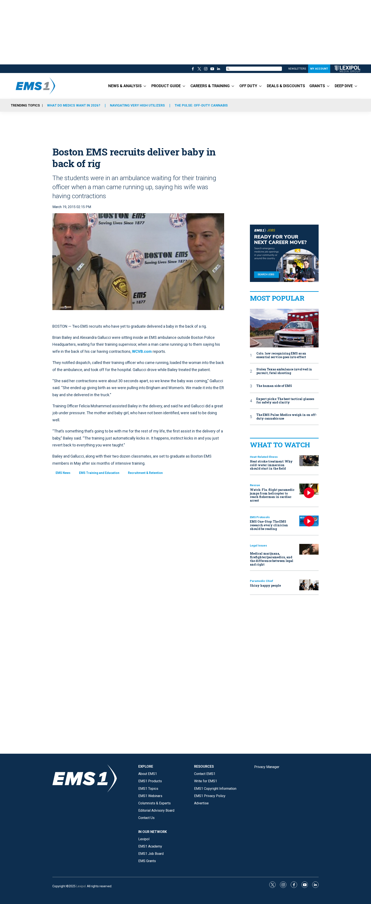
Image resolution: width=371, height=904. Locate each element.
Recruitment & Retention (145, 473)
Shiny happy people (265, 585)
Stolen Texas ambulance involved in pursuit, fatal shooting (284, 371)
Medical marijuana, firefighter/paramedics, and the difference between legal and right (271, 558)
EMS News (63, 473)
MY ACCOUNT (319, 68)
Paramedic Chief (261, 581)
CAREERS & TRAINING (210, 86)
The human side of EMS (274, 386)
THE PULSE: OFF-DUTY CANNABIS (201, 105)
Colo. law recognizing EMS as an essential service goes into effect (281, 355)
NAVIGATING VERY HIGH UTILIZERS (137, 105)
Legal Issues (258, 545)
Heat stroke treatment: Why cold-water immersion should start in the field (271, 465)
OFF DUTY (248, 86)
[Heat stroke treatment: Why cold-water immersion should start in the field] (309, 460)
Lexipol (81, 886)
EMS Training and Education (99, 473)
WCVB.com (142, 351)
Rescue (255, 485)
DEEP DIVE (344, 86)
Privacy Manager (266, 767)
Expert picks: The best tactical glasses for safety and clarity (285, 401)
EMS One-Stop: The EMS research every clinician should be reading (269, 525)
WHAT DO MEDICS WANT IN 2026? (73, 105)
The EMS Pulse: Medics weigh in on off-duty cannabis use (286, 416)
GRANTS (317, 86)
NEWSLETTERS (297, 68)
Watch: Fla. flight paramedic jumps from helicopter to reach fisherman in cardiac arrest (272, 495)
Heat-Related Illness (264, 456)
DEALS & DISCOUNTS (286, 86)
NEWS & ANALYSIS (125, 86)
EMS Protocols (260, 517)
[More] (145, 86)
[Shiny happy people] (309, 584)
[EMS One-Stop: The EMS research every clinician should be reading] (309, 521)
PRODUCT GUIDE (166, 86)
